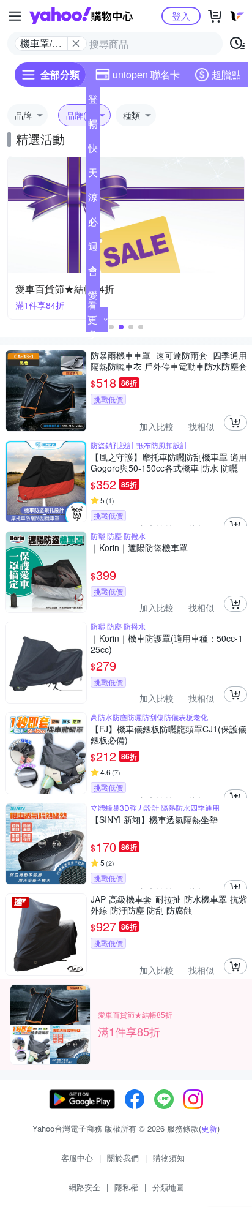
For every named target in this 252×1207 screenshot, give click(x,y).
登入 (181, 15)
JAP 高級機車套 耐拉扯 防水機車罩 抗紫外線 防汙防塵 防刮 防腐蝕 (169, 904)
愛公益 (93, 297)
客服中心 (77, 1158)
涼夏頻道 (93, 199)
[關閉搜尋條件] (75, 43)
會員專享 (93, 273)
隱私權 (126, 1187)
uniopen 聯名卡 (146, 74)
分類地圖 (168, 1187)
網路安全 (84, 1187)
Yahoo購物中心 (81, 15)
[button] (111, 327)
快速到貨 (93, 150)
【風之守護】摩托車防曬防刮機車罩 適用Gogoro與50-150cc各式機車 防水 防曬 (169, 462)
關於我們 (123, 1158)
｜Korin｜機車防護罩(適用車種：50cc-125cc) (167, 644)
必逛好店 (93, 224)
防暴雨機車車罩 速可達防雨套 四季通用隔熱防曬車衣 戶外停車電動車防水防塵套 (169, 361)
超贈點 (226, 74)
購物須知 (169, 1158)
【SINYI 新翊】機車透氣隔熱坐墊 (154, 819)
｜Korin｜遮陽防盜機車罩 (139, 548)
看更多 (92, 319)
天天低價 (93, 175)
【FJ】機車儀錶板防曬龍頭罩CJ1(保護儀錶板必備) (168, 734)
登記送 (93, 101)
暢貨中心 (93, 126)
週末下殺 (93, 248)
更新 (209, 1128)
